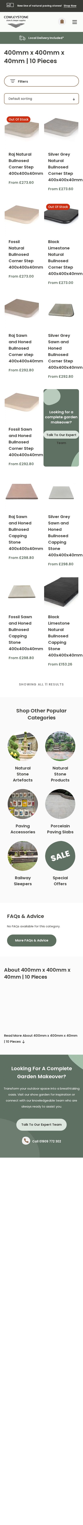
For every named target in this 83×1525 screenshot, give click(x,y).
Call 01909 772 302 (46, 1141)
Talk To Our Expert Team (61, 436)
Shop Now (70, 5)
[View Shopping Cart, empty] (62, 22)
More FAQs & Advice (31, 940)
